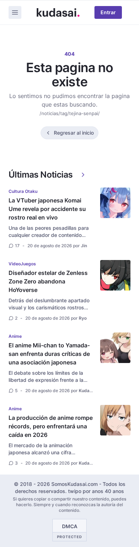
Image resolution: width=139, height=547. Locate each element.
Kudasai (87, 390)
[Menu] (15, 12)
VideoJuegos (22, 263)
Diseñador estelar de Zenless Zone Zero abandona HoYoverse (48, 281)
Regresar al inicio (74, 133)
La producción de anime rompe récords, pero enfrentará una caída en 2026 (51, 426)
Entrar (108, 12)
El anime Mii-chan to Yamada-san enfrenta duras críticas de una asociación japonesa (49, 354)
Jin (84, 245)
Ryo (83, 318)
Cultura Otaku (23, 191)
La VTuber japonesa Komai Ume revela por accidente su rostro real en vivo (47, 209)
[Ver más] (83, 174)
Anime (15, 336)
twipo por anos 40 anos (96, 491)
